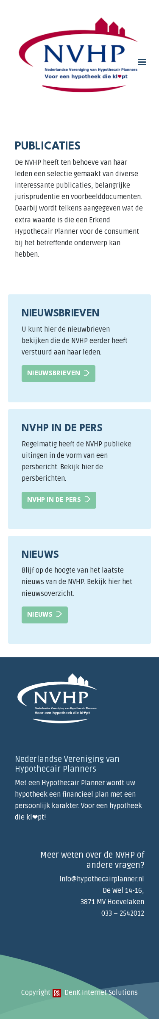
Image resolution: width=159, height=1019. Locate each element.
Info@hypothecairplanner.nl (101, 879)
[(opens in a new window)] (56, 993)
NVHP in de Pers (54, 500)
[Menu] (141, 62)
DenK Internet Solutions (100, 993)
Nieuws (40, 615)
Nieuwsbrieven (53, 374)
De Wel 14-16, (123, 890)
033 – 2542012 (122, 913)
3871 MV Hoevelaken (112, 902)
